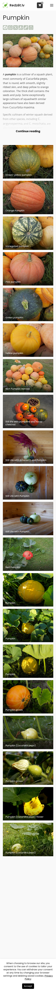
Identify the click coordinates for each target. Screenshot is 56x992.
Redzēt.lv (16, 5)
